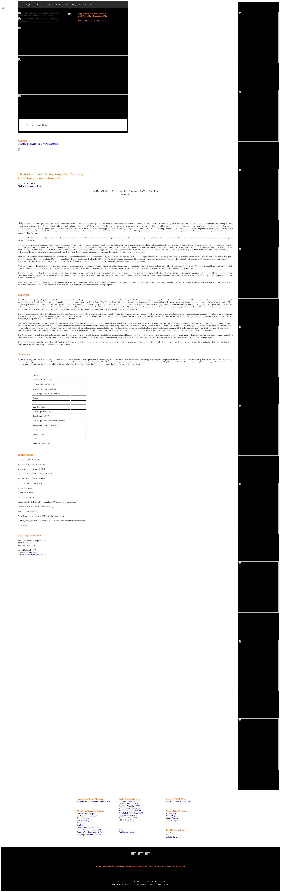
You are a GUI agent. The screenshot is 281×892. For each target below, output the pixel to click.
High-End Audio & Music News (178, 801)
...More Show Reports (127, 820)
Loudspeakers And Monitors (88, 827)
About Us (170, 832)
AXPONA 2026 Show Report (130, 808)
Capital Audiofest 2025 (128, 815)
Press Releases (172, 835)
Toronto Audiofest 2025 (128, 818)
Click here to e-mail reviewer (30, 186)
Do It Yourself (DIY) (84, 820)
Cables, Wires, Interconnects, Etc (89, 832)
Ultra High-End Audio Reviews (89, 834)
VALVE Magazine (173, 820)
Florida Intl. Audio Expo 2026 (131, 813)
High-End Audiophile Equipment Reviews (93, 801)
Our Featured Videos (127, 832)
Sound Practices (172, 818)
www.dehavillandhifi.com (35, 554)
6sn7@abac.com (30, 552)
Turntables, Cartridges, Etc (87, 816)
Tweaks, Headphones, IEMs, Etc (89, 830)
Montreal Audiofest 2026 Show (131, 811)
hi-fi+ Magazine (172, 816)
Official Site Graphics (174, 837)
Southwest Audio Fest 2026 (130, 801)
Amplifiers (81, 825)
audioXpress (171, 813)
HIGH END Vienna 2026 (128, 804)
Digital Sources (83, 818)
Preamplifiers (82, 823)
